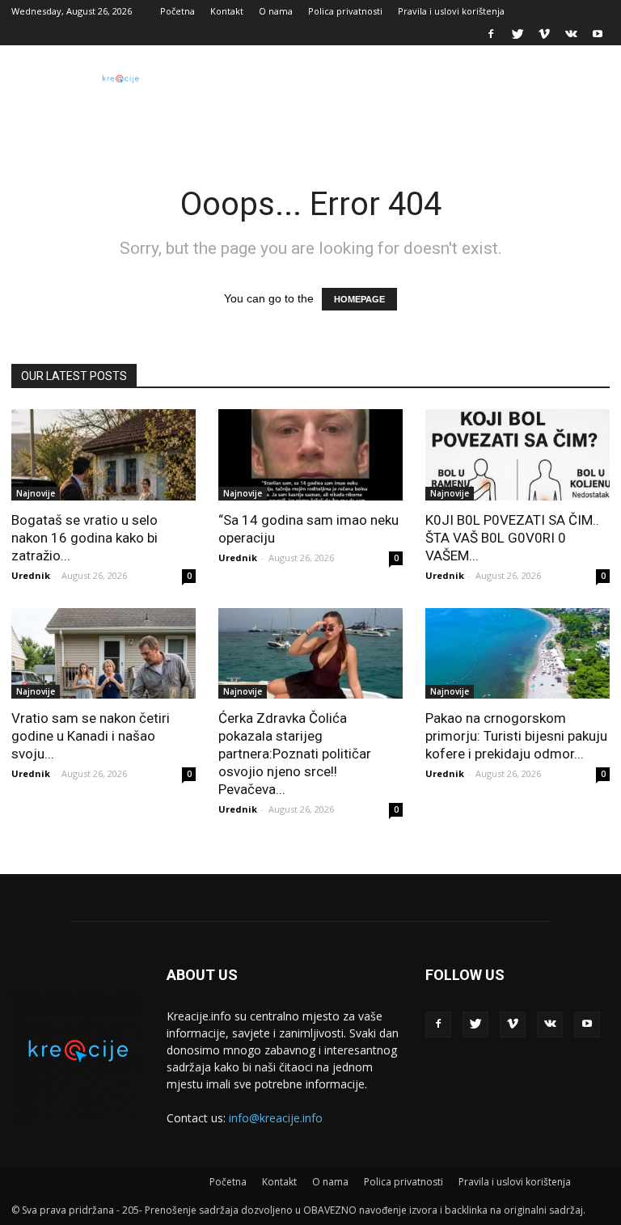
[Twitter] (517, 34)
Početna (177, 11)
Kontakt (226, 11)
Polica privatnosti (345, 11)
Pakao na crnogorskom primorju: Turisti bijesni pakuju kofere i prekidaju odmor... (516, 736)
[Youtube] (597, 34)
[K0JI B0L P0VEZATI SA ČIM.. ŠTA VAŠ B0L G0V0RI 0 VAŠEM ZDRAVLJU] (517, 455)
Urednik (30, 575)
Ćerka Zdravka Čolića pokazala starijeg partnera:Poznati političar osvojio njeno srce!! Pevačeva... (294, 753)
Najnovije (35, 493)
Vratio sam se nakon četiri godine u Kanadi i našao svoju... (90, 736)
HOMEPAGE (359, 299)
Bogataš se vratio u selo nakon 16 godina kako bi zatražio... (84, 538)
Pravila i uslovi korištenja (451, 11)
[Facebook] (491, 34)
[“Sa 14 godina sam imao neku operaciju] (310, 455)
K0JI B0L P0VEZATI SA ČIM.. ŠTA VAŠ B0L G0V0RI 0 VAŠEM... (512, 538)
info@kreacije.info (276, 1118)
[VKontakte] (571, 34)
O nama (276, 11)
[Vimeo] (544, 34)
